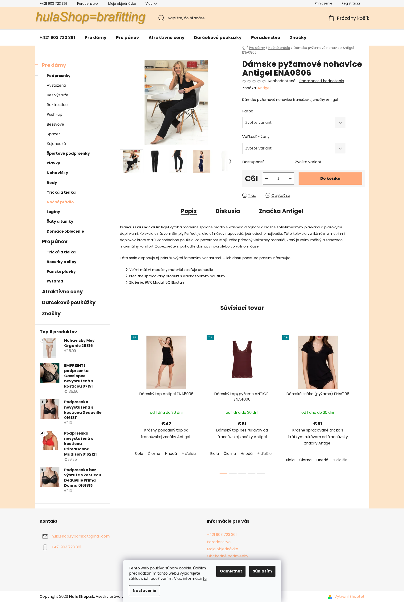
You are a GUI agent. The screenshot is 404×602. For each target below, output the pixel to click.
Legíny (53, 211)
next (361, 403)
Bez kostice (57, 104)
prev (123, 403)
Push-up (54, 114)
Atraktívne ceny (62, 291)
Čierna (154, 453)
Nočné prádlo (60, 202)
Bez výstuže (57, 95)
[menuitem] (57, 38)
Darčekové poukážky (69, 302)
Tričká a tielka (61, 192)
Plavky (53, 163)
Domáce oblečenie (65, 231)
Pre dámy (54, 65)
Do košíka (330, 178)
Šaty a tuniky (60, 221)
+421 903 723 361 (53, 3)
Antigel (264, 88)
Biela (138, 453)
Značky (51, 313)
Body (52, 182)
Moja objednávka (122, 3)
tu (205, 578)
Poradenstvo (87, 3)
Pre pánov (54, 241)
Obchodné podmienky (227, 556)
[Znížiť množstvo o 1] (266, 178)
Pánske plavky (61, 271)
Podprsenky (59, 75)
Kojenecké (56, 143)
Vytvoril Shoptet (349, 596)
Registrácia (351, 3)
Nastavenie (144, 590)
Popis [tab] (189, 211)
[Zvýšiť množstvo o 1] (290, 178)
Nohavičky (57, 172)
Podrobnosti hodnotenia (321, 81)
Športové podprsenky (68, 153)
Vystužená (56, 85)
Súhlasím (262, 571)
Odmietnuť (231, 571)
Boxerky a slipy (61, 262)
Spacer (53, 134)
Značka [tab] (281, 211)
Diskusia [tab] (228, 211)
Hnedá (171, 453)
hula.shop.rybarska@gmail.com (80, 536)
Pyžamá (55, 281)
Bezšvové (55, 124)
